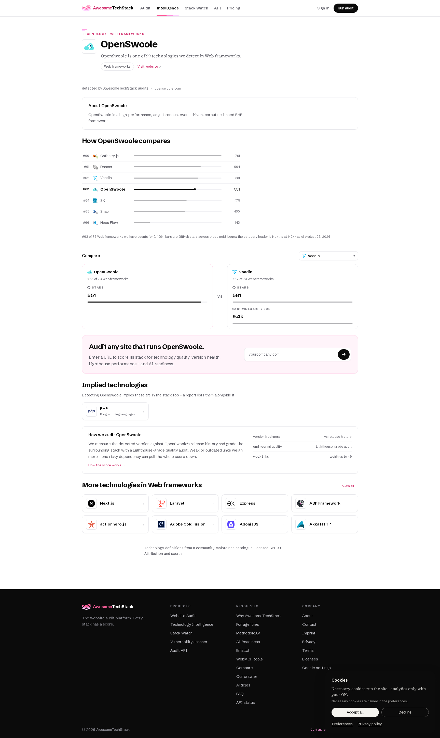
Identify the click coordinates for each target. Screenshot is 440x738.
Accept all (355, 712)
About (307, 615)
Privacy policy (370, 724)
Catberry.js (109, 156)
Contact (309, 624)
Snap (104, 211)
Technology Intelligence (191, 624)
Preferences (342, 724)
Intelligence (168, 8)
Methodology (248, 633)
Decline (405, 712)
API (217, 8)
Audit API (178, 650)
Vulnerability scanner (189, 641)
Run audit (346, 8)
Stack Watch (196, 8)
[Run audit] (344, 354)
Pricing (233, 8)
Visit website (149, 66)
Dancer (106, 167)
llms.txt (243, 650)
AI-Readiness (248, 641)
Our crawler (246, 676)
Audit (145, 8)
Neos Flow (109, 222)
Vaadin (106, 178)
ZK (102, 200)
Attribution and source (163, 553)
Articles (243, 685)
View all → (350, 486)
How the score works (106, 465)
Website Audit (183, 615)
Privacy (308, 641)
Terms (308, 650)
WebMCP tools (249, 659)
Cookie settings (316, 667)
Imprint (308, 633)
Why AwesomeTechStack (258, 615)
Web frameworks (127, 34)
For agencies (247, 624)
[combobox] (329, 256)
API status (245, 702)
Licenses (310, 659)
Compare (244, 667)
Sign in (323, 8)
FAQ (240, 693)
